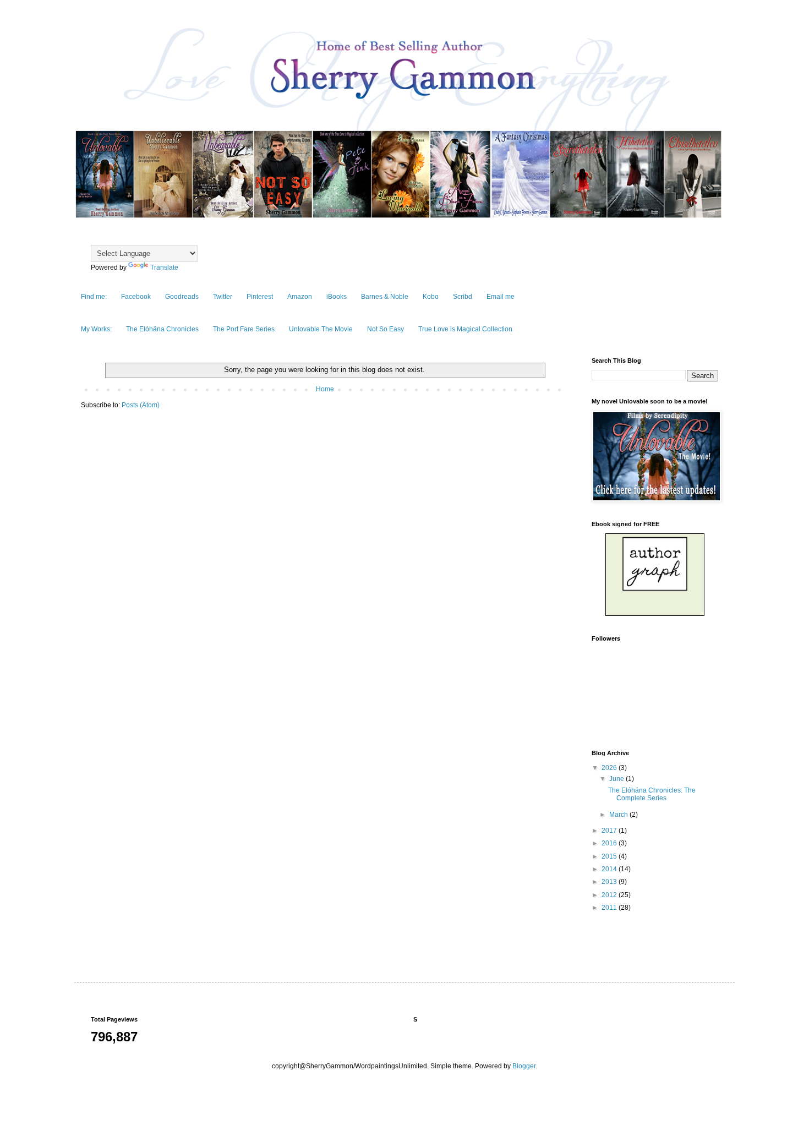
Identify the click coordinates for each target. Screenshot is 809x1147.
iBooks (336, 297)
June (617, 779)
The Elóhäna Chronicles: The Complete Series (652, 794)
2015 (610, 856)
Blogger (523, 1066)
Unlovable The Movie (321, 329)
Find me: (94, 297)
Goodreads (182, 297)
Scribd (462, 297)
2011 (610, 907)
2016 (610, 843)
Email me (501, 297)
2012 (610, 895)
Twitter (222, 297)
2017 (610, 830)
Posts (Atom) (141, 405)
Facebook (136, 297)
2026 (610, 768)
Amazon (299, 297)
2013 (610, 882)
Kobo (431, 297)
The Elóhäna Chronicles (162, 329)
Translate (164, 267)
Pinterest (260, 297)
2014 (610, 869)
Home (325, 389)
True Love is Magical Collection (465, 329)
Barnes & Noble (384, 297)
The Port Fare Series (244, 329)
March (619, 814)
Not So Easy (385, 329)
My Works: (96, 329)
